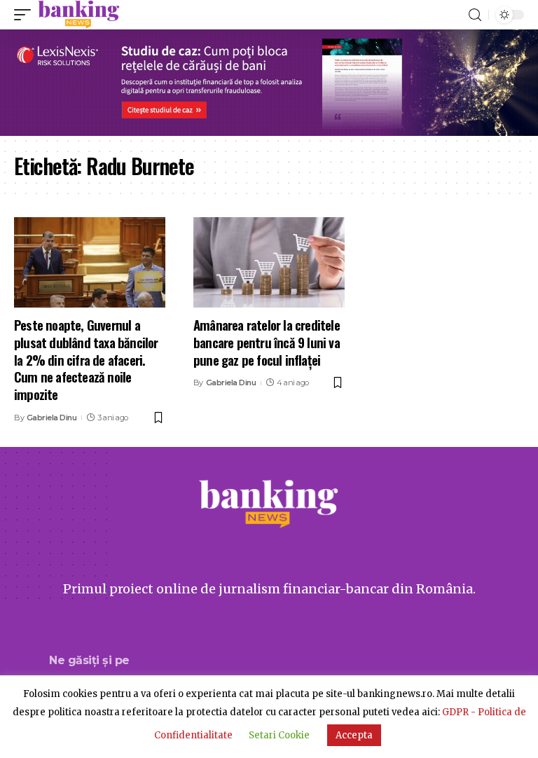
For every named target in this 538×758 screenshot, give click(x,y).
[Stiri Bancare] (79, 14)
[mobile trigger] (26, 14)
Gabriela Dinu (52, 417)
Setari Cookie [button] (279, 735)
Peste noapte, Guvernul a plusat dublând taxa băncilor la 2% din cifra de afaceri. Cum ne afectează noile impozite (86, 359)
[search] (475, 15)
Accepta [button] (354, 735)
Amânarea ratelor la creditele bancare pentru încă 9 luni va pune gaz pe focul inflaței (266, 341)
